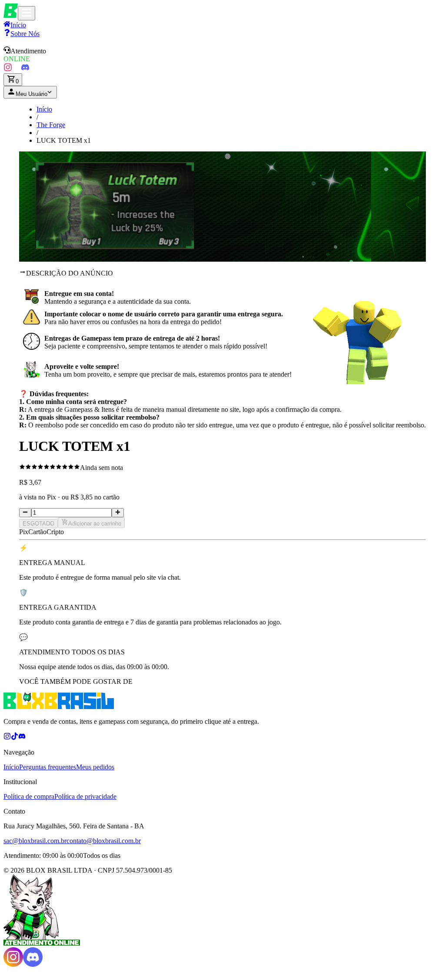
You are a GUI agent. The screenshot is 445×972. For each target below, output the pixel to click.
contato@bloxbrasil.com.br (103, 840)
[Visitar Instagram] (7, 69)
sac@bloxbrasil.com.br (34, 840)
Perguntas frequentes (47, 767)
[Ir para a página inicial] (10, 15)
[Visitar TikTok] (16, 69)
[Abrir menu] (26, 13)
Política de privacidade (85, 796)
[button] (222, 54)
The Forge (51, 124)
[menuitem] (21, 33)
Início (44, 109)
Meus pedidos (95, 767)
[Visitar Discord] (25, 69)
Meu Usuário (31, 94)
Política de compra (28, 796)
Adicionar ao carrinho (94, 523)
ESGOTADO (38, 523)
